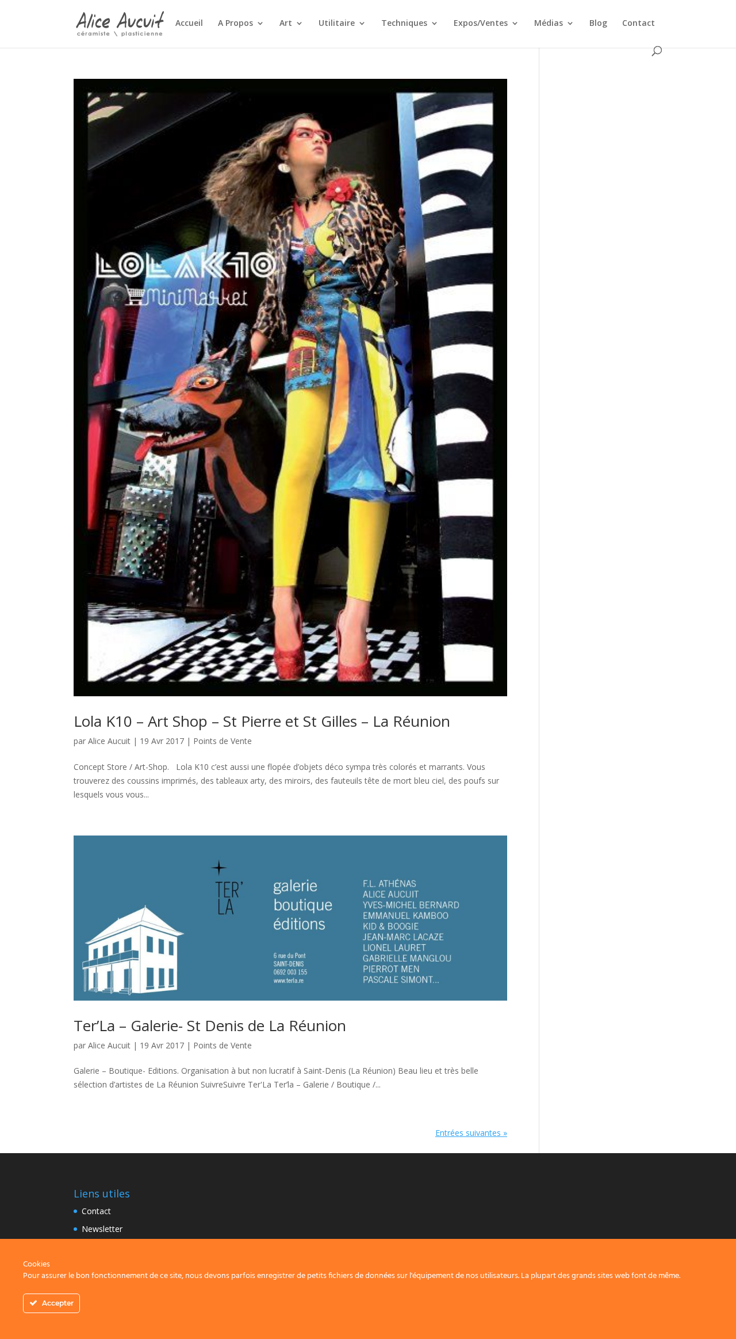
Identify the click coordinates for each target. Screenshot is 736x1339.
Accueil (189, 23)
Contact (638, 23)
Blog (598, 23)
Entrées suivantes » (471, 1132)
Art (285, 23)
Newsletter (102, 1228)
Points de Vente (222, 740)
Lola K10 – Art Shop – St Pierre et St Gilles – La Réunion (262, 721)
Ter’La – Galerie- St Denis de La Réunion (210, 1025)
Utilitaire (337, 23)
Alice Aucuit (109, 740)
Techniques (404, 23)
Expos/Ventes (481, 23)
